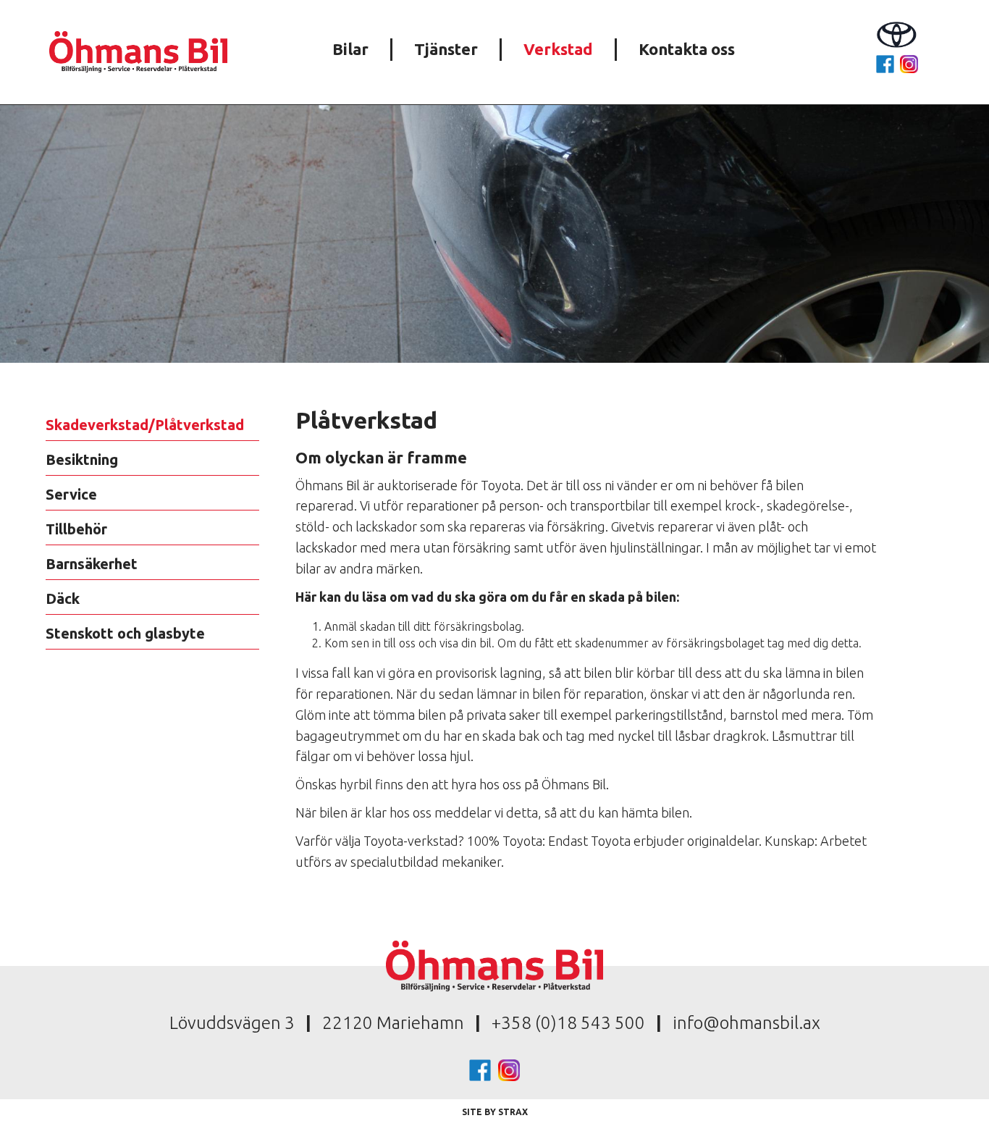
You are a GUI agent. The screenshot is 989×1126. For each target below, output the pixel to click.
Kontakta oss (687, 49)
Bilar (350, 49)
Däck (63, 598)
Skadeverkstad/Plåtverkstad (145, 424)
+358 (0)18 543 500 (568, 1023)
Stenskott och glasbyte (125, 633)
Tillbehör (76, 529)
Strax (513, 1112)
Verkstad (558, 49)
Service (71, 494)
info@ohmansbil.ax (746, 1023)
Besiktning (82, 459)
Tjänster (446, 49)
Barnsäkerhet (92, 563)
